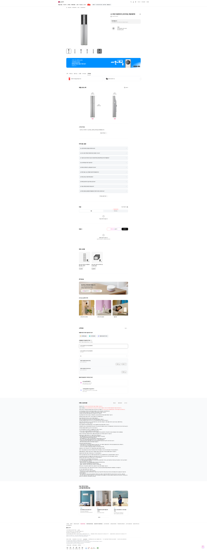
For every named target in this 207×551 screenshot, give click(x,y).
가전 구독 (64, 4)
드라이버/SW (93, 336)
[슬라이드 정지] (134, 66)
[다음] (139, 66)
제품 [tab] (91, 210)
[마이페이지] (133, 2)
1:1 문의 (79, 483)
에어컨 (78, 7)
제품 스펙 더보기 (103, 133)
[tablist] (103, 211)
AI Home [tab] (84, 73)
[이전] (138, 66)
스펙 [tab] (67, 73)
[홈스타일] (88, 5)
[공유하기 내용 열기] (140, 14)
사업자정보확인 (85, 492)
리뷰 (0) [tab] (71, 73)
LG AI (84, 4)
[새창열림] (94, 5)
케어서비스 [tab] (115, 210)
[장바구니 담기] (89, 262)
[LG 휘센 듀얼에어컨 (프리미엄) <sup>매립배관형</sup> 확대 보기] (84, 29)
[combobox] (103, 356)
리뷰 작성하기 (123, 206)
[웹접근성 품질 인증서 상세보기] (98, 501)
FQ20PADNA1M (83, 7)
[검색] (131, 2)
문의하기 (124, 229)
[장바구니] (136, 2)
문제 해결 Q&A (84, 336)
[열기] (91, 340)
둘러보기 (87, 290)
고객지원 (68, 4)
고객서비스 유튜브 (69, 498)
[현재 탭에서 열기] (103, 63)
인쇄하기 (126, 87)
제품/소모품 (60, 4)
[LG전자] (61, 2)
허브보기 (99, 290)
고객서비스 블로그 (74, 498)
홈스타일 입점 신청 (68, 478)
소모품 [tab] (80, 73)
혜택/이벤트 (73, 4)
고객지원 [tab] (89, 73)
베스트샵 (81, 4)
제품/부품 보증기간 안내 (103, 336)
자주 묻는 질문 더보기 (103, 196)
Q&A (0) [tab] (75, 73)
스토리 (77, 4)
